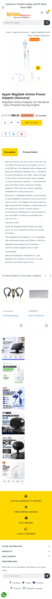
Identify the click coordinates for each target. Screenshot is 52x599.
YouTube (39, 583)
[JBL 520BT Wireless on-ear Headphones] (13, 472)
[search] (47, 22)
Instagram (30, 588)
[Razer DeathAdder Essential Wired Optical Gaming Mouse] (13, 373)
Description (9, 152)
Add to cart (31, 123)
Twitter (28, 583)
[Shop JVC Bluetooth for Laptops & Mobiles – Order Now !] (13, 398)
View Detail (21, 325)
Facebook (16, 583)
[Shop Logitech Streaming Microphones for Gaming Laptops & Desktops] (13, 447)
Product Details (30, 152)
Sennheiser (8, 311)
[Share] (5, 134)
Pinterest (17, 588)
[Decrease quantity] (18, 123)
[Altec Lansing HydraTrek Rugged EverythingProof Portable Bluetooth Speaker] (13, 422)
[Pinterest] (21, 134)
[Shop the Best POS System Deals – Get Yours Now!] (13, 348)
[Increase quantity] (11, 123)
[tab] (10, 152)
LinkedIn (38, 589)
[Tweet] (13, 134)
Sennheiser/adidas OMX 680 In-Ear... (19, 316)
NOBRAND (33, 311)
